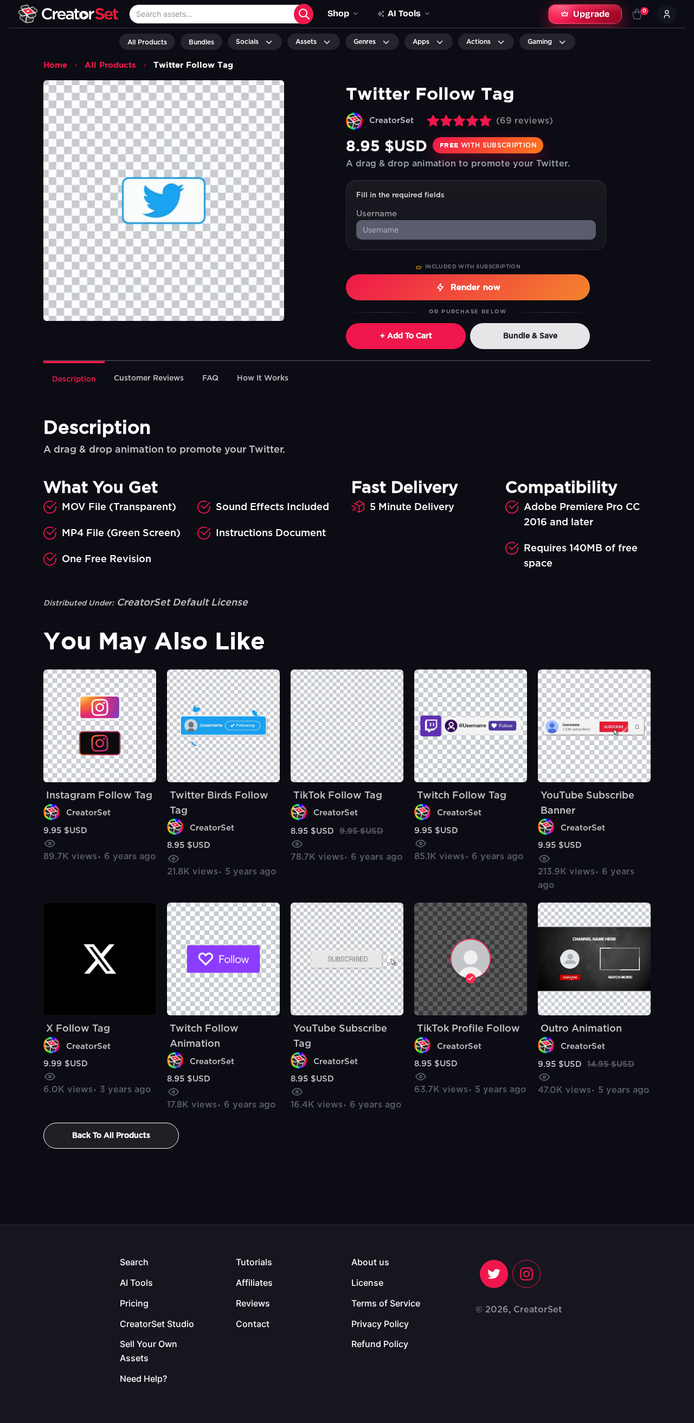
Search (134, 1262)
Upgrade (591, 14)
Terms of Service (385, 1303)
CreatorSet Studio (157, 1323)
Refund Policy (379, 1343)
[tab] (74, 378)
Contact (252, 1323)
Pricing (134, 1303)
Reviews (253, 1303)
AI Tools (136, 1282)
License (367, 1282)
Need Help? (143, 1378)
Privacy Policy (380, 1323)
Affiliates (254, 1282)
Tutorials (254, 1262)
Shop (338, 13)
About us (370, 1262)
